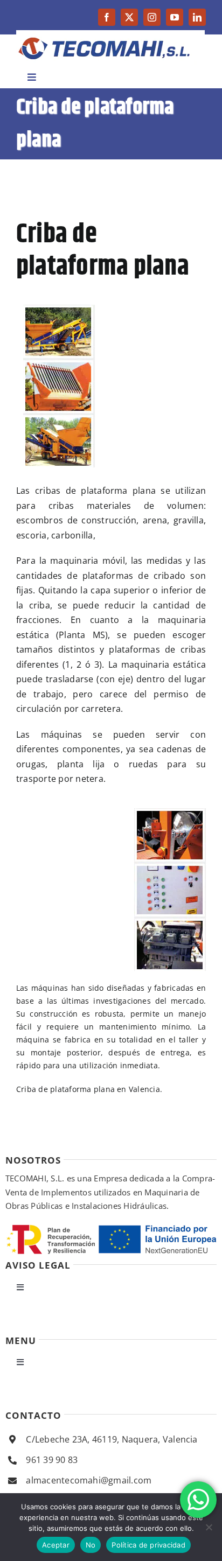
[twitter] (129, 17)
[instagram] (152, 17)
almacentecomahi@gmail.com (88, 1480)
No (91, 1545)
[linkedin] (197, 17)
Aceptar (56, 1545)
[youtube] (174, 17)
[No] (208, 1527)
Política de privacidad (148, 1545)
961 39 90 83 (52, 1460)
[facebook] (106, 17)
